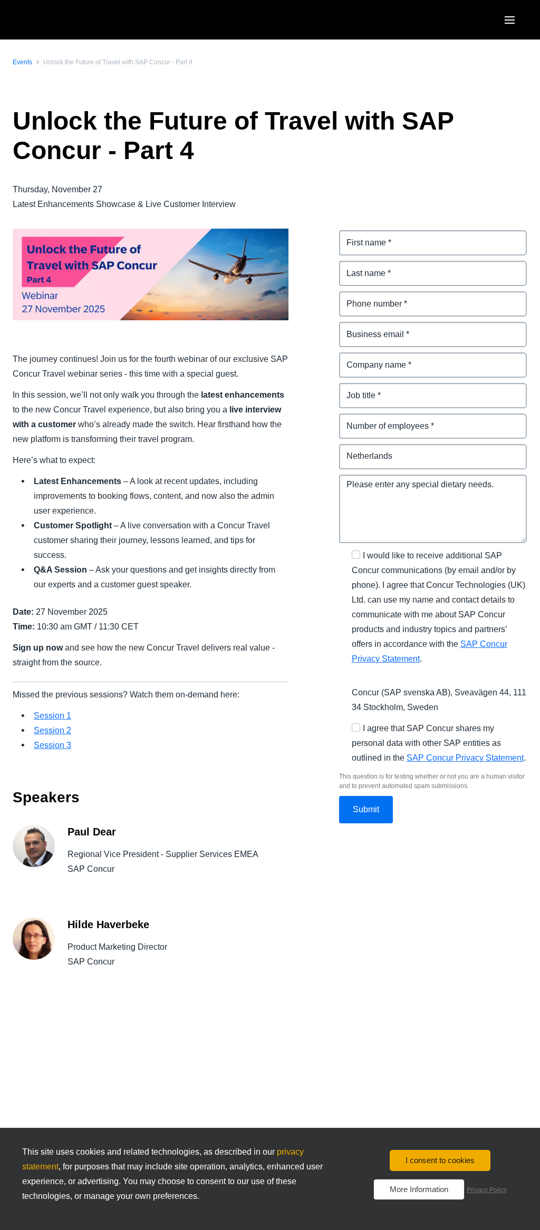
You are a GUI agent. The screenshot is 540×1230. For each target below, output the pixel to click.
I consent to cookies (440, 1160)
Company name (370, 358)
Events (22, 62)
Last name (360, 266)
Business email (369, 327)
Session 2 (52, 730)
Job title (355, 389)
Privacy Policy (487, 1190)
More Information (419, 1189)
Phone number (369, 297)
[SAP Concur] (65, 20)
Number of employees (383, 419)
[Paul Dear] (34, 857)
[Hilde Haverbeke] (34, 950)
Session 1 (52, 715)
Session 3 (52, 745)
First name (360, 236)
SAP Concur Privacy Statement (465, 757)
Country (355, 450)
